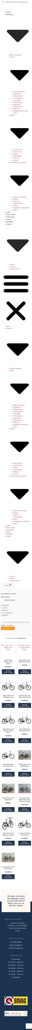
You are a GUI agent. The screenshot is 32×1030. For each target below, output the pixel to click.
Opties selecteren (8, 671)
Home (8, 12)
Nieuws (8, 219)
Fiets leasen (10, 217)
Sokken (15, 154)
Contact (12, 264)
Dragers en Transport (19, 197)
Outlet (8, 212)
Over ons (12, 266)
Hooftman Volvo (15, 269)
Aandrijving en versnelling (21, 207)
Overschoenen (17, 152)
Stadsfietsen (17, 94)
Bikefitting (9, 222)
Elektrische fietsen (19, 91)
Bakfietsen (16, 108)
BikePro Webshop (15, 55)
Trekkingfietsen (18, 106)
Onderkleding (17, 156)
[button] (16, 297)
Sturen (15, 205)
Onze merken (10, 214)
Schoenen (16, 158)
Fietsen (13, 638)
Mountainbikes (17, 102)
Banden (15, 199)
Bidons (15, 210)
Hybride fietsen (18, 96)
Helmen (15, 160)
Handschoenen (18, 149)
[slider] (2, 622)
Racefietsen (17, 104)
